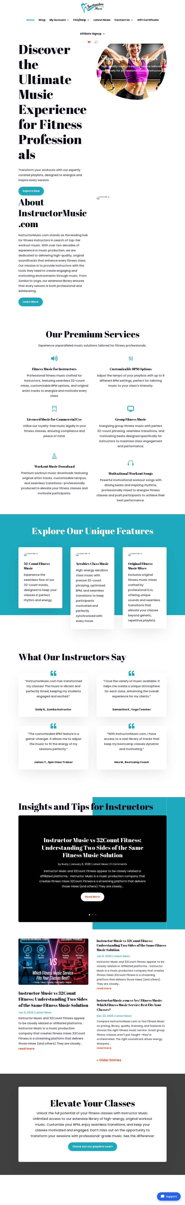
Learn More (30, 302)
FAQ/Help (79, 20)
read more (26, 1049)
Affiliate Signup (91, 33)
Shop (42, 20)
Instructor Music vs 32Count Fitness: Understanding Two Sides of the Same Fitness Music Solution (92, 847)
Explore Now (31, 191)
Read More (92, 897)
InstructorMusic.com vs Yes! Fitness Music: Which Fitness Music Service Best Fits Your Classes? (129, 1005)
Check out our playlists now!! (92, 1146)
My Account (58, 20)
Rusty (65, 864)
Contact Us (122, 20)
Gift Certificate (148, 20)
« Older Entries (109, 1060)
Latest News (102, 20)
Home (30, 20)
